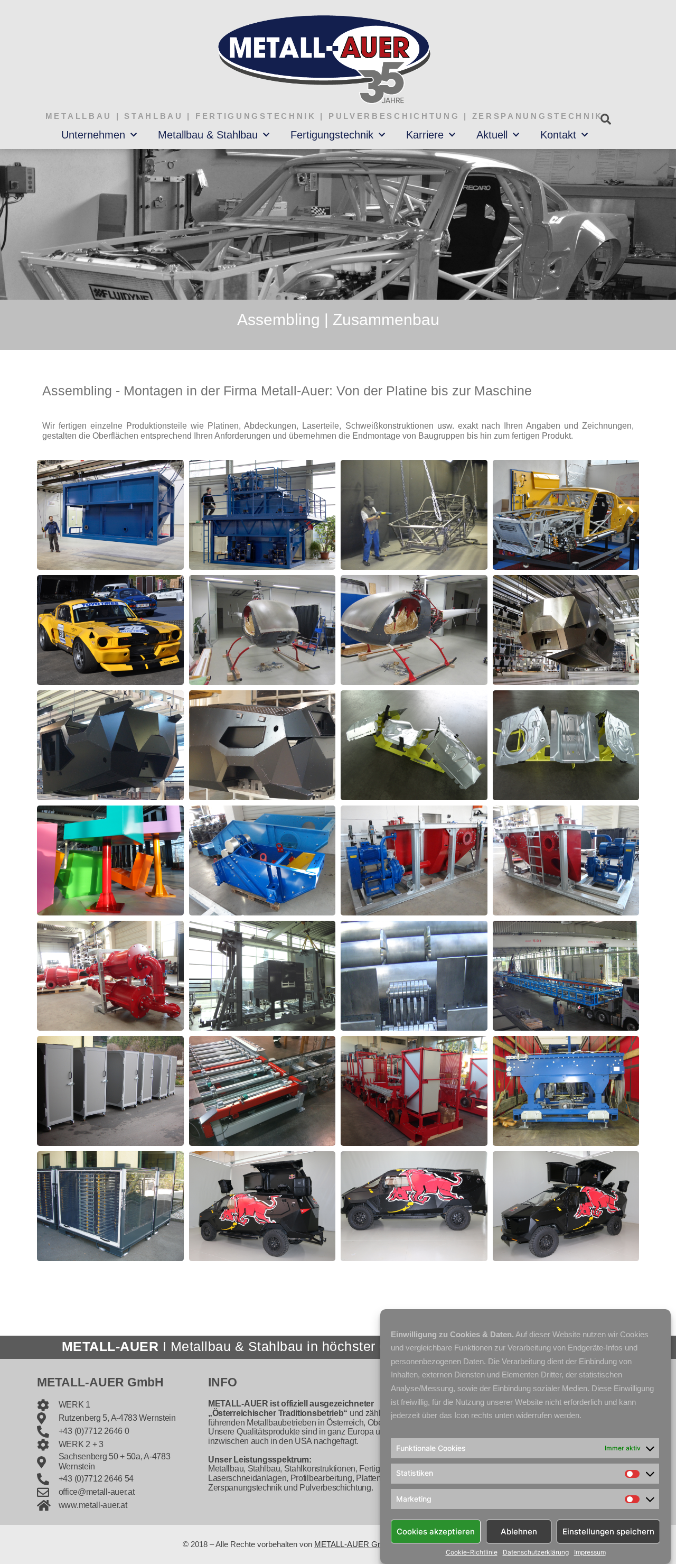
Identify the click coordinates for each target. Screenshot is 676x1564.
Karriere (425, 135)
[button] (605, 119)
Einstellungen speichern (608, 1531)
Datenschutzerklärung (536, 1552)
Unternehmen (93, 135)
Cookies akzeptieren (436, 1531)
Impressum (590, 1552)
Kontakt (558, 135)
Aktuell (492, 135)
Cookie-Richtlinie (471, 1552)
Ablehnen (519, 1531)
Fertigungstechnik (331, 135)
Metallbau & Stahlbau (208, 135)
